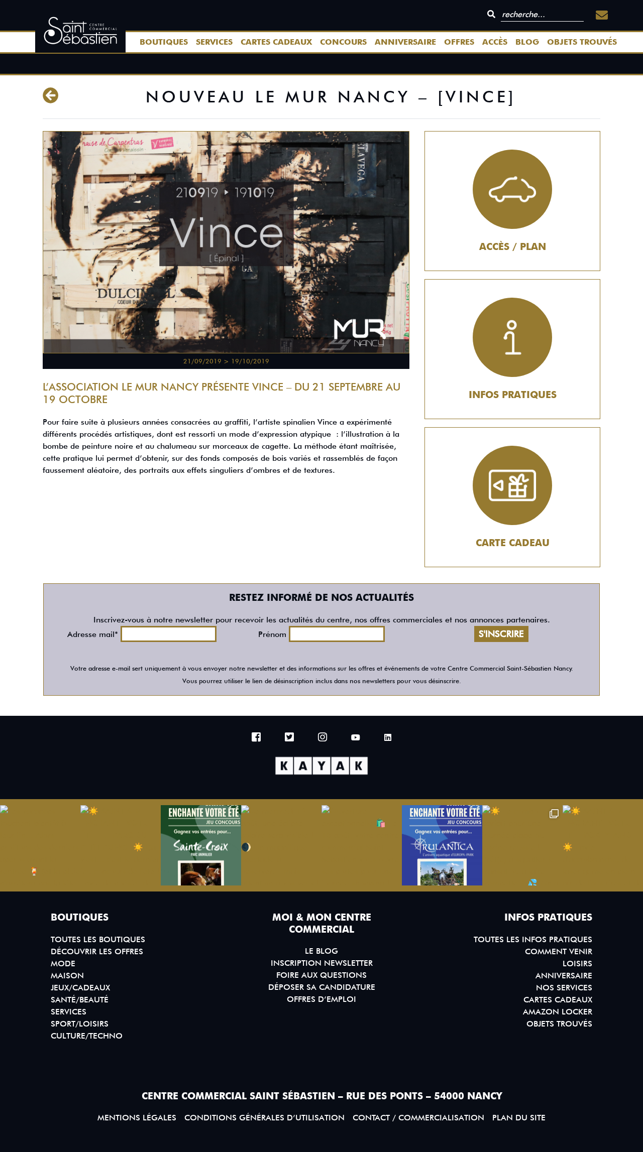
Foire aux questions (321, 975)
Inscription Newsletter (322, 963)
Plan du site (519, 1117)
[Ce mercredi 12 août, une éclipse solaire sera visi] (281, 845)
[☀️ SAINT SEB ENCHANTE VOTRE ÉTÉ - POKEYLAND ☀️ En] (603, 845)
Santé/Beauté (80, 999)
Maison (67, 975)
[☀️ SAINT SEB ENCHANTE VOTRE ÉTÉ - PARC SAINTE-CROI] (201, 845)
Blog (527, 42)
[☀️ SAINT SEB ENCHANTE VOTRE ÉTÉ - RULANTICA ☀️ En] (442, 845)
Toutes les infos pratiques (533, 939)
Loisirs (577, 963)
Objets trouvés (582, 42)
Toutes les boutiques (98, 939)
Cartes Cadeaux (276, 42)
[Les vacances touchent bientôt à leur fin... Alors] (40, 845)
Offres (459, 42)
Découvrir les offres (97, 951)
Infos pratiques (513, 395)
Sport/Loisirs (80, 1024)
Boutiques (164, 42)
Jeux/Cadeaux (80, 987)
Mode (63, 963)
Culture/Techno (87, 1036)
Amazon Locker (557, 1011)
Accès (494, 42)
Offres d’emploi (321, 999)
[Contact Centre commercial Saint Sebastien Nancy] (602, 15)
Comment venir (558, 951)
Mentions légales (136, 1117)
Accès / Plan (512, 246)
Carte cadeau (513, 543)
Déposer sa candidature (321, 987)
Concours (343, 42)
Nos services (564, 987)
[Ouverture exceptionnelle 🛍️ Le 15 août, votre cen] (362, 845)
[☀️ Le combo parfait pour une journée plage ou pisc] (522, 845)
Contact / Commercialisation (418, 1117)
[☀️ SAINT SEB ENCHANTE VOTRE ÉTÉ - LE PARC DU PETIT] (120, 845)
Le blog (321, 951)
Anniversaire (405, 42)
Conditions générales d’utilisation (264, 1117)
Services (214, 42)
